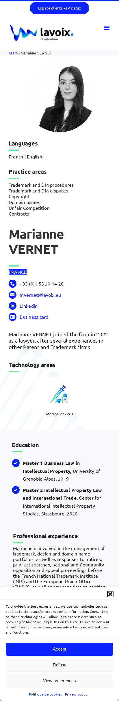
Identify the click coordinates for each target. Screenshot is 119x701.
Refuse (59, 664)
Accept (59, 649)
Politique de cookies (45, 694)
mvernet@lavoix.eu (40, 295)
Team (13, 53)
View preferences (59, 680)
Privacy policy (76, 694)
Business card (34, 317)
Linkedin (29, 306)
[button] (110, 594)
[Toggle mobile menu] (107, 28)
